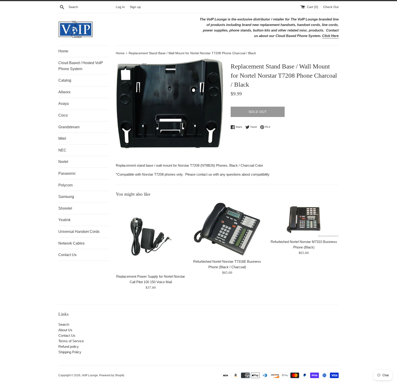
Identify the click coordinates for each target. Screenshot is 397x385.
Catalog (64, 80)
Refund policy (68, 346)
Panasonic (67, 173)
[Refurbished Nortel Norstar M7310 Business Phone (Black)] (304, 219)
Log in (120, 7)
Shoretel (65, 208)
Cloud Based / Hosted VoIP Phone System (80, 66)
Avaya (63, 104)
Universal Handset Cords (78, 232)
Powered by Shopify (111, 375)
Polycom (65, 185)
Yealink (64, 220)
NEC (62, 150)
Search (63, 324)
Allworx (64, 92)
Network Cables (71, 243)
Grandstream (68, 127)
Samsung (66, 197)
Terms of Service (71, 341)
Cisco (63, 115)
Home (63, 51)
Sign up (135, 7)
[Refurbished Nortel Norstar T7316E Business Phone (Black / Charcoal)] (227, 229)
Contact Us (67, 255)
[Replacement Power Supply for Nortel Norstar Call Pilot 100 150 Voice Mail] (150, 236)
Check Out (331, 7)
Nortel (63, 162)
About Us (65, 330)
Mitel (62, 138)
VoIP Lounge (90, 375)
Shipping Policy (69, 352)
